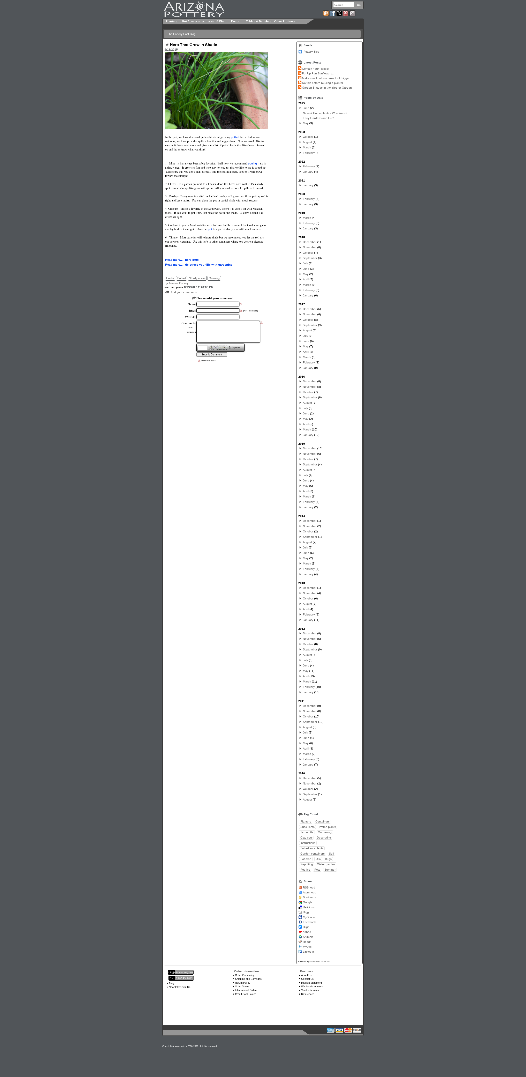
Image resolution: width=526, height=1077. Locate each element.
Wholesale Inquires (312, 986)
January (308, 171)
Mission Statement (311, 982)
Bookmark (309, 897)
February (309, 152)
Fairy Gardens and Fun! (318, 118)
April (306, 279)
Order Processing (245, 975)
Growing (214, 278)
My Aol (307, 946)
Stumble (308, 936)
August (307, 142)
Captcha (236, 347)
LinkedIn (308, 951)
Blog (171, 983)
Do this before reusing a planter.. (323, 82)
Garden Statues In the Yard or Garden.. (327, 87)
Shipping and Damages (248, 979)
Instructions (307, 842)
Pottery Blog (311, 51)
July (305, 263)
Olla (318, 859)
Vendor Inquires (310, 990)
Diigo (306, 927)
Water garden (326, 864)
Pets (317, 869)
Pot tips (305, 869)
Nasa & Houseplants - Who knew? (325, 113)
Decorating (324, 837)
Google (307, 902)
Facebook (309, 922)
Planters (305, 821)
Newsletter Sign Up (179, 987)
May (305, 123)
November (309, 247)
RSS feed (309, 887)
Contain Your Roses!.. (316, 68)
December (309, 242)
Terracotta (307, 832)
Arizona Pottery (178, 283)
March (307, 147)
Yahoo (307, 932)
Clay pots (306, 837)
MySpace (309, 917)
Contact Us (307, 979)
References (307, 994)
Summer (330, 869)
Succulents (307, 826)
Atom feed (309, 892)
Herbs (170, 278)
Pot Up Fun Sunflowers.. (318, 73)
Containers (322, 821)
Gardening (325, 832)
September (310, 258)
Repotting (306, 864)
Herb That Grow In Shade (193, 45)
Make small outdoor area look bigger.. (326, 78)
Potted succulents (311, 848)
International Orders (246, 990)
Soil (331, 853)
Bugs (328, 859)
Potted (181, 278)
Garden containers (312, 853)
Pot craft (305, 859)
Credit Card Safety (245, 994)
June (306, 108)
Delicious (309, 907)
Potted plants (327, 826)
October (308, 136)
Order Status (242, 986)
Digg (306, 912)
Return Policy (242, 982)
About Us (306, 975)
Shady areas (197, 278)
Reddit (307, 941)
